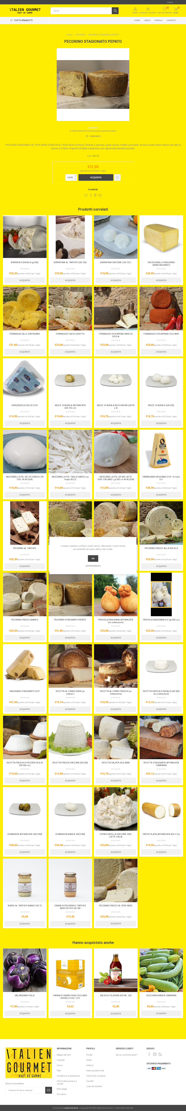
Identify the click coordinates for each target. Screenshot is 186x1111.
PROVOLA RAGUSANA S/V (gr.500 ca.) (161, 619)
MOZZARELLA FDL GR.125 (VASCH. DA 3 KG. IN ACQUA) (24, 478)
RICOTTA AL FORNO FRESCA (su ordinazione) (116, 692)
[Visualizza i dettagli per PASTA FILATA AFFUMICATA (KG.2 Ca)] (161, 809)
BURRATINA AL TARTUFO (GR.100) (70, 262)
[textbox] (81, 10)
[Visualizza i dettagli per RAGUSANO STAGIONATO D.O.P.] (24, 666)
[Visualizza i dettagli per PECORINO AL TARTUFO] (24, 523)
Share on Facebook (90, 195)
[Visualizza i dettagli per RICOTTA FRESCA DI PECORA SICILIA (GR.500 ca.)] (24, 737)
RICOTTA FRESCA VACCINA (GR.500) (70, 762)
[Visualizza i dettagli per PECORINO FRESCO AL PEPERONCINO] (115, 523)
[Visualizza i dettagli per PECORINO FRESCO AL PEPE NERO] (115, 880)
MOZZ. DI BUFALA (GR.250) (161, 405)
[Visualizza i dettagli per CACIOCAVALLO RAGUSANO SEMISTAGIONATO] (161, 237)
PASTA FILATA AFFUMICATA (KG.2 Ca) (161, 834)
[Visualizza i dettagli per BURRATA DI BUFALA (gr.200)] (24, 237)
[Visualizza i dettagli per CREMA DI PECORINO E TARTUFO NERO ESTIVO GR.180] (70, 880)
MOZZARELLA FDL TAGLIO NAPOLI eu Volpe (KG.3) (70, 478)
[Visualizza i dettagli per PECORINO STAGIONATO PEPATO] (70, 594)
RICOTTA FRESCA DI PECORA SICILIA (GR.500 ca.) (25, 764)
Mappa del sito (64, 1055)
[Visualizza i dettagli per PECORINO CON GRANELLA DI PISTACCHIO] (70, 523)
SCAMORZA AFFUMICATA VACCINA (24, 834)
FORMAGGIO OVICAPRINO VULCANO (161, 334)
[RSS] (160, 1054)
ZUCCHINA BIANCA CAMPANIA (161, 995)
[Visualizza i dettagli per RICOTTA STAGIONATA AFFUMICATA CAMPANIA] (161, 737)
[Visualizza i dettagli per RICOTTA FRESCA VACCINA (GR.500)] (70, 737)
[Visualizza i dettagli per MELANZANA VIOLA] (24, 970)
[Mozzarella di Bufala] (161, 380)
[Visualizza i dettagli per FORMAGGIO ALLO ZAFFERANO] (24, 308)
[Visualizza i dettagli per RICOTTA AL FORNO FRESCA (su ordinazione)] (115, 666)
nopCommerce (71, 1108)
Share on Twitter (86, 195)
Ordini (89, 1060)
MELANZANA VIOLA (24, 995)
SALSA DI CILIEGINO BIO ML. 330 (116, 995)
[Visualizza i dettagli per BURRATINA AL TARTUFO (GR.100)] (70, 237)
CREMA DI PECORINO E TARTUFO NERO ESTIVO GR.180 (70, 907)
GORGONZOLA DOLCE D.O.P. (24, 405)
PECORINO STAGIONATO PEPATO (70, 619)
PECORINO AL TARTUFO (24, 548)
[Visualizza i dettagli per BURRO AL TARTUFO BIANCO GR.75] (24, 880)
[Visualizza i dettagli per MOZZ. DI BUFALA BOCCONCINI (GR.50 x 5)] (115, 380)
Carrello (90, 1081)
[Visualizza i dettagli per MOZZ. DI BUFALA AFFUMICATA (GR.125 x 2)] (70, 380)
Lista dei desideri (94, 1086)
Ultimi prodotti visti (95, 1070)
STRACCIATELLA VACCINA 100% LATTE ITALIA (116, 835)
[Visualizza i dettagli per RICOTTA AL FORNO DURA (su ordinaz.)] (70, 666)
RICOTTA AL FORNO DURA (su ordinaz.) (70, 692)
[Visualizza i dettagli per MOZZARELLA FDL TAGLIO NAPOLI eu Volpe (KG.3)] (70, 451)
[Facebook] (149, 1054)
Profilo (135, 13)
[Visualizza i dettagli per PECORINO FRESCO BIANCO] (24, 594)
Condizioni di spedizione (68, 1076)
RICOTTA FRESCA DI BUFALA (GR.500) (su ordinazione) (161, 692)
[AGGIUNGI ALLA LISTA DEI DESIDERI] (117, 177)
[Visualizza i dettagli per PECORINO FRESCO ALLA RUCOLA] (161, 523)
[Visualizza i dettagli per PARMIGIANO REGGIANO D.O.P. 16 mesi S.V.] (161, 451)
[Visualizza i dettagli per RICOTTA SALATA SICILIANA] (115, 737)
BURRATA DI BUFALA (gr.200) (25, 262)
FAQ (59, 1070)
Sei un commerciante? (126, 1055)
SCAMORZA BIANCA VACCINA (70, 834)
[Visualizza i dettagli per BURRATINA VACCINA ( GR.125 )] (115, 237)
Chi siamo (61, 1094)
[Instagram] (154, 1054)
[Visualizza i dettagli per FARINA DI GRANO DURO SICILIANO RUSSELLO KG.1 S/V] (70, 970)
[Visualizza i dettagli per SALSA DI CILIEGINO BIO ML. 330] (115, 970)
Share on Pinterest (95, 195)
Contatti (171, 20)
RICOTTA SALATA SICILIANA (116, 762)
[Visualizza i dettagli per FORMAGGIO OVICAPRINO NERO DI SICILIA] (115, 308)
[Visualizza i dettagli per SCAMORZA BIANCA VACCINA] (70, 809)
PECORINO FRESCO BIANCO (24, 619)
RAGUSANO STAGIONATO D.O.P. (25, 691)
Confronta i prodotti (147, 13)
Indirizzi (90, 1065)
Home (137, 20)
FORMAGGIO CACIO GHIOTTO (70, 334)
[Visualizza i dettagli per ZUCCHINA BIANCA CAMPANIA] (161, 970)
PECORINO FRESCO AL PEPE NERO (115, 905)
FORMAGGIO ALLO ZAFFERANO (24, 334)
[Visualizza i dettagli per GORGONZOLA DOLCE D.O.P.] (24, 380)
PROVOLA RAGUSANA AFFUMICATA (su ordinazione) (115, 621)
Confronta (95, 136)
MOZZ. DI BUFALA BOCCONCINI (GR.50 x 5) (115, 406)
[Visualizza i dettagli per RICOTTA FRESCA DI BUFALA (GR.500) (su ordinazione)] (161, 666)
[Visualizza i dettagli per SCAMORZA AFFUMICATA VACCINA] (24, 809)
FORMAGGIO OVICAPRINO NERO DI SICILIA (116, 335)
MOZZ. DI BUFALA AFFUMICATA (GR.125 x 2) (70, 406)
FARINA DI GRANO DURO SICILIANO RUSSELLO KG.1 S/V (70, 996)
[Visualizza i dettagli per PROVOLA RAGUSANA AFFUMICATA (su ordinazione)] (115, 594)
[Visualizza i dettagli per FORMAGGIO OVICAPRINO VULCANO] (161, 308)
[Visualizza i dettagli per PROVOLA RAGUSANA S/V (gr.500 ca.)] (161, 594)
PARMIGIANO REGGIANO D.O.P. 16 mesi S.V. (161, 478)
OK (93, 558)
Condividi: (93, 189)
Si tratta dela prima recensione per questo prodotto (93, 131)
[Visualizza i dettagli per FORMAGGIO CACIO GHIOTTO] (70, 308)
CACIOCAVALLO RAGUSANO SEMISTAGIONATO (161, 263)
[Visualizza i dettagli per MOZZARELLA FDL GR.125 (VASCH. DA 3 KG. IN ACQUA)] (24, 451)
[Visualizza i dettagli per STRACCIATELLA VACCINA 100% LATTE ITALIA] (115, 809)
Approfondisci (93, 566)
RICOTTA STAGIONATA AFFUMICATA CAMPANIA (161, 764)
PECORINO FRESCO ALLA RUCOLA (161, 548)
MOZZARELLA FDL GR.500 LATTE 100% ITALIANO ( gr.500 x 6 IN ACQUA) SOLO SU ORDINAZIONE (115, 479)
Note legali (62, 1089)
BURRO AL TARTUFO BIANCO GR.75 (25, 905)
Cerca (147, 20)
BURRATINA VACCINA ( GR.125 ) (115, 262)
